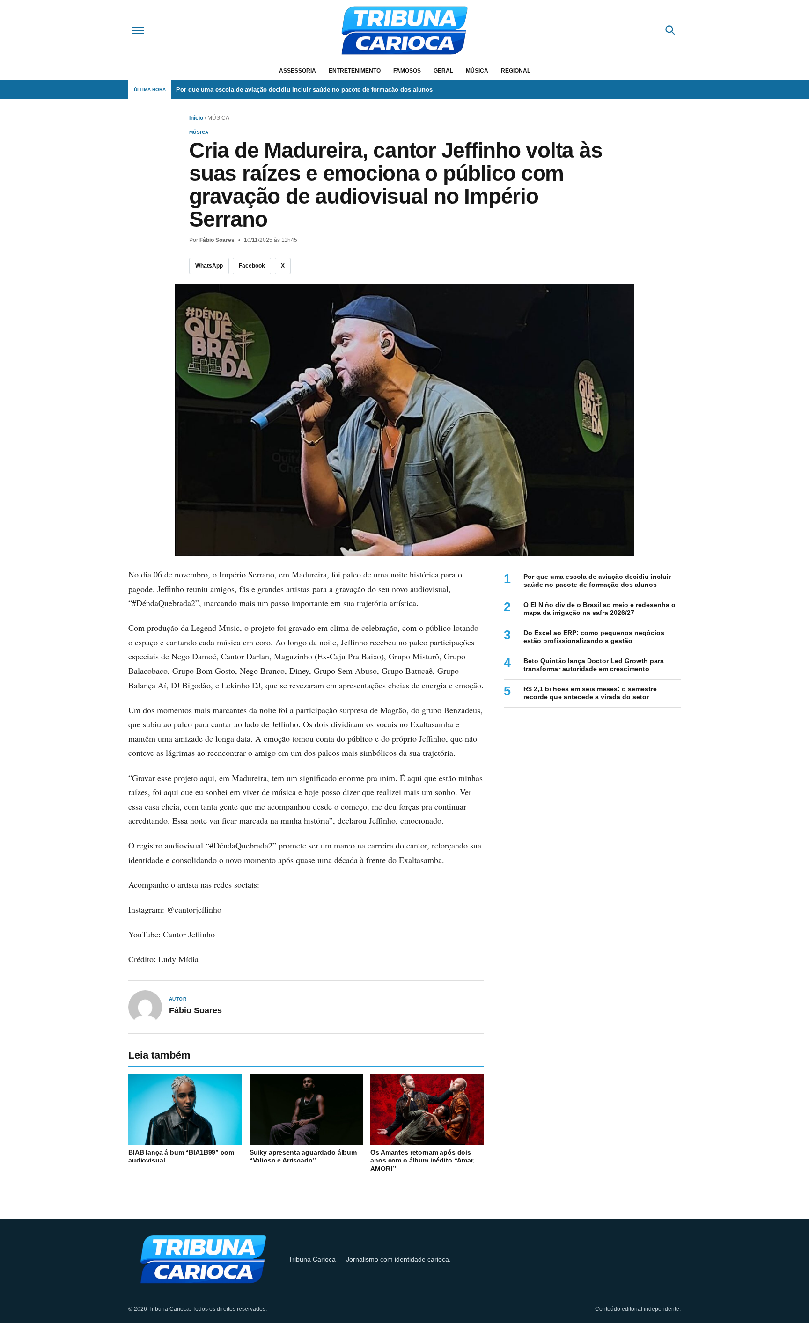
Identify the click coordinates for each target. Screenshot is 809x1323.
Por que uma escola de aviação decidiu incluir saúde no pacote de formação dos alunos (304, 89)
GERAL (443, 70)
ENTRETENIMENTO (355, 70)
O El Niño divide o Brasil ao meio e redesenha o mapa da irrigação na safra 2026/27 (599, 609)
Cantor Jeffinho (189, 934)
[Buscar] (670, 30)
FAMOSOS (407, 70)
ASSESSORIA (297, 70)
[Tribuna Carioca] (404, 30)
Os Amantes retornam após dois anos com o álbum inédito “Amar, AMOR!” (422, 1160)
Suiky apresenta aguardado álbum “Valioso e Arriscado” (303, 1156)
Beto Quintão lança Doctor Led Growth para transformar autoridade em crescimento (593, 665)
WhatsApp (209, 266)
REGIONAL (515, 70)
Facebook (252, 266)
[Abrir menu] (139, 30)
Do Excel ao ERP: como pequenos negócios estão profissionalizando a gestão (593, 637)
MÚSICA (477, 70)
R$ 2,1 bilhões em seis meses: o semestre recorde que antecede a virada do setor (590, 693)
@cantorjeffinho (194, 909)
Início (196, 118)
